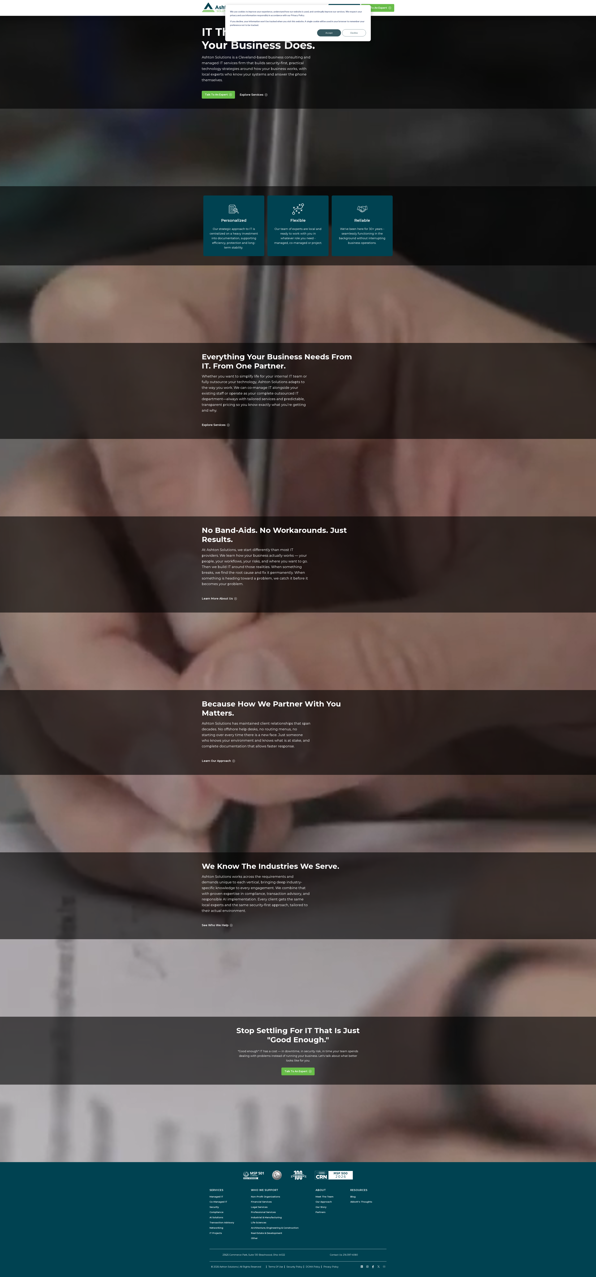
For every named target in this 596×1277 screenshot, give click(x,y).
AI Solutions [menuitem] (216, 1217)
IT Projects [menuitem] (216, 1233)
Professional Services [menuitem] (263, 1212)
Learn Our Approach (216, 761)
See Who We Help (215, 925)
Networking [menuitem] (216, 1227)
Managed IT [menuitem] (216, 1196)
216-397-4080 (350, 1254)
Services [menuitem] (217, 1190)
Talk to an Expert (375, 7)
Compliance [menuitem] (216, 1212)
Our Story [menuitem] (321, 1207)
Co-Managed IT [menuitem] (218, 1201)
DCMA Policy (313, 1266)
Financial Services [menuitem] (261, 1201)
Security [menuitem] (214, 1207)
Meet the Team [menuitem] (324, 1196)
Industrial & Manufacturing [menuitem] (266, 1217)
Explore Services (251, 94)
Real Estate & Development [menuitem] (266, 1233)
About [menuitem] (321, 1190)
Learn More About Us (217, 598)
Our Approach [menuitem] (324, 1201)
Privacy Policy (331, 1266)
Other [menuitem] (254, 1238)
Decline (354, 32)
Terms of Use (275, 1266)
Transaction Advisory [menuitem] (222, 1222)
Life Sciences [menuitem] (258, 1222)
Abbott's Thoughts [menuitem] (361, 1201)
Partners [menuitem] (320, 1212)
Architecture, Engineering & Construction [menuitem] (275, 1227)
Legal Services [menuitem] (259, 1207)
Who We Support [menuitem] (264, 1190)
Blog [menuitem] (353, 1196)
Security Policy (294, 1266)
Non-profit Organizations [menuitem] (265, 1196)
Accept (329, 32)
